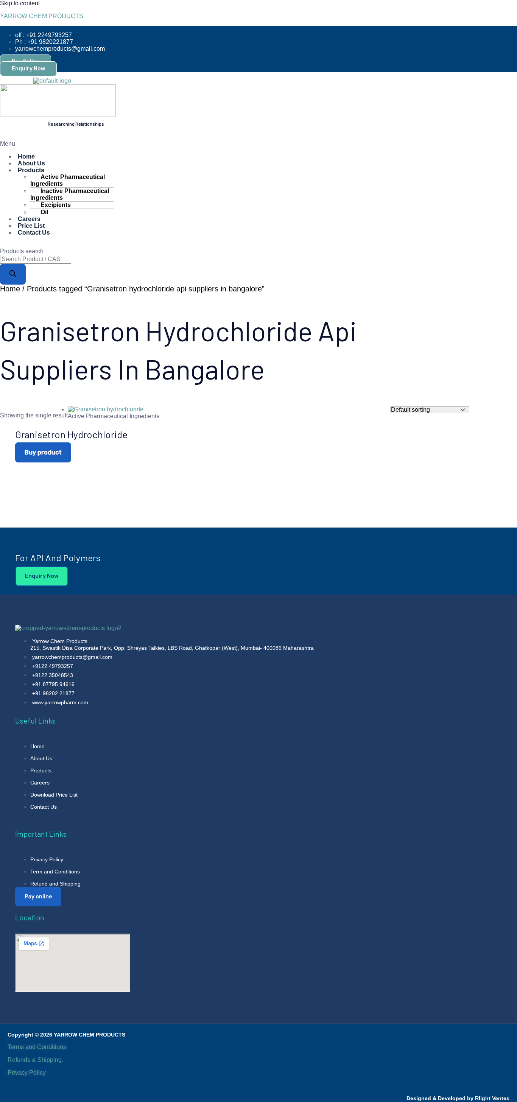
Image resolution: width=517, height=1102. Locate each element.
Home (10, 289)
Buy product (43, 452)
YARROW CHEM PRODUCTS (41, 16)
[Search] (13, 274)
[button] (147, 143)
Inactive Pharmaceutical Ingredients (69, 194)
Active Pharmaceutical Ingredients (67, 180)
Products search (22, 251)
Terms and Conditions (37, 1047)
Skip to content (20, 3)
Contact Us (34, 232)
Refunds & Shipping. (35, 1060)
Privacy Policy (27, 1072)
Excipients (55, 205)
